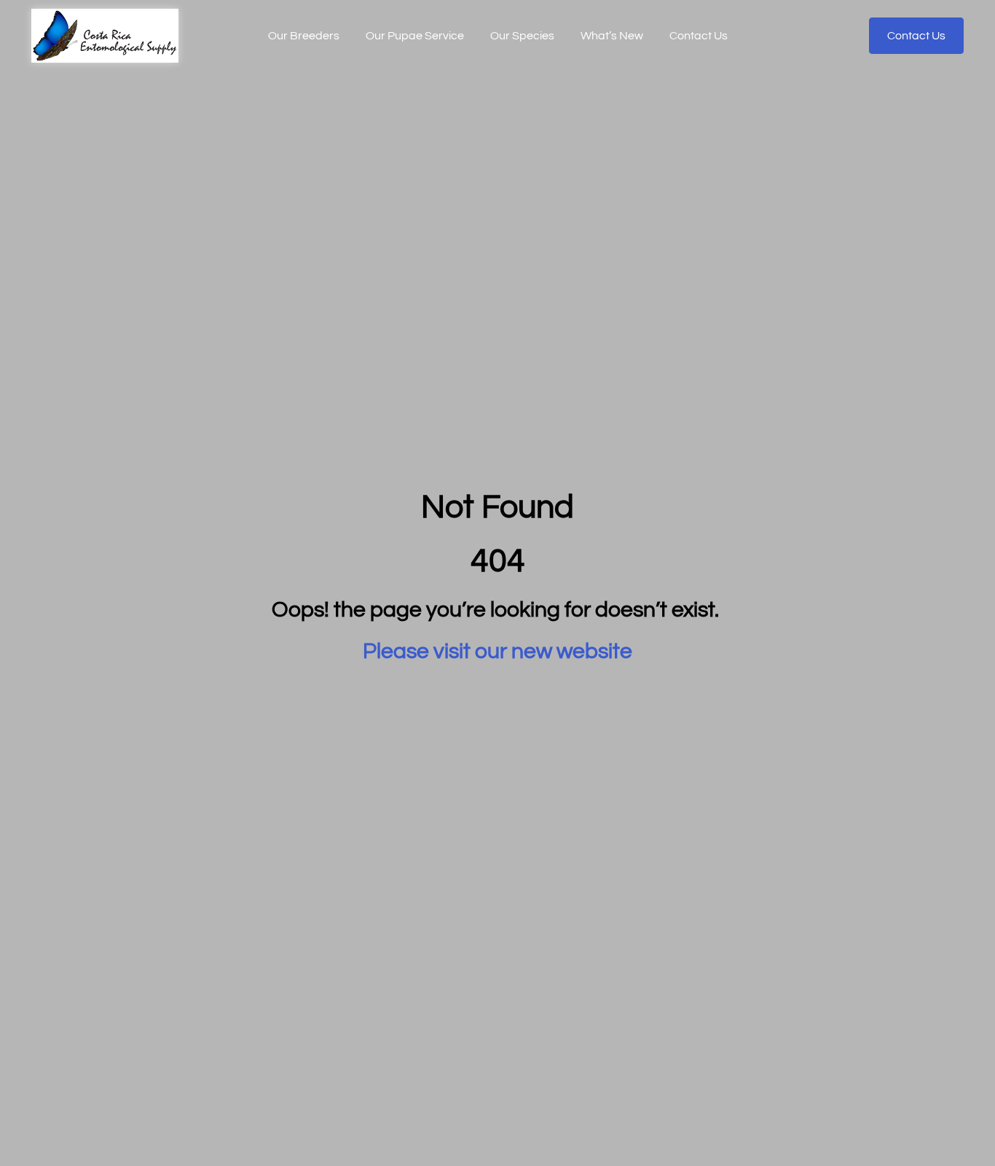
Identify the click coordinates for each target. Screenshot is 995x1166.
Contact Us (698, 36)
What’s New (612, 36)
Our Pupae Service (415, 36)
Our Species (522, 36)
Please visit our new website (497, 651)
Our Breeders (303, 36)
